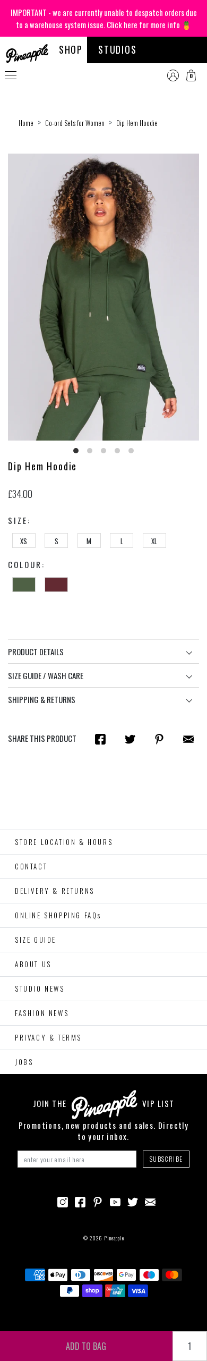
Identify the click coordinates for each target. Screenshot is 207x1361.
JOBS (24, 1061)
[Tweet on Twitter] (130, 738)
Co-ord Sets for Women (75, 122)
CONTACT (31, 866)
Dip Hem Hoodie (137, 122)
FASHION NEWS (41, 1013)
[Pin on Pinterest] (159, 738)
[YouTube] (115, 1200)
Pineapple (114, 1238)
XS (23, 541)
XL (154, 541)
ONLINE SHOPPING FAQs (58, 915)
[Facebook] (80, 1200)
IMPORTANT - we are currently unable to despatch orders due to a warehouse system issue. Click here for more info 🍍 (104, 18)
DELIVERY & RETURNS (54, 890)
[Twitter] (132, 1200)
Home (26, 122)
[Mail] (188, 738)
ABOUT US (33, 964)
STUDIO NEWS (40, 988)
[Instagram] (62, 1200)
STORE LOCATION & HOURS (64, 841)
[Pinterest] (97, 1200)
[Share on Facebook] (100, 738)
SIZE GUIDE (35, 939)
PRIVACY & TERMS (48, 1037)
